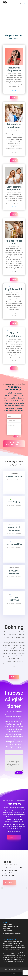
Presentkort (12, 969)
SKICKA (18, 773)
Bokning (20, 969)
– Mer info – (14, 90)
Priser (5, 969)
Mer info (14, 837)
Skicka (17, 436)
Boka (14, 97)
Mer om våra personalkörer (14, 444)
